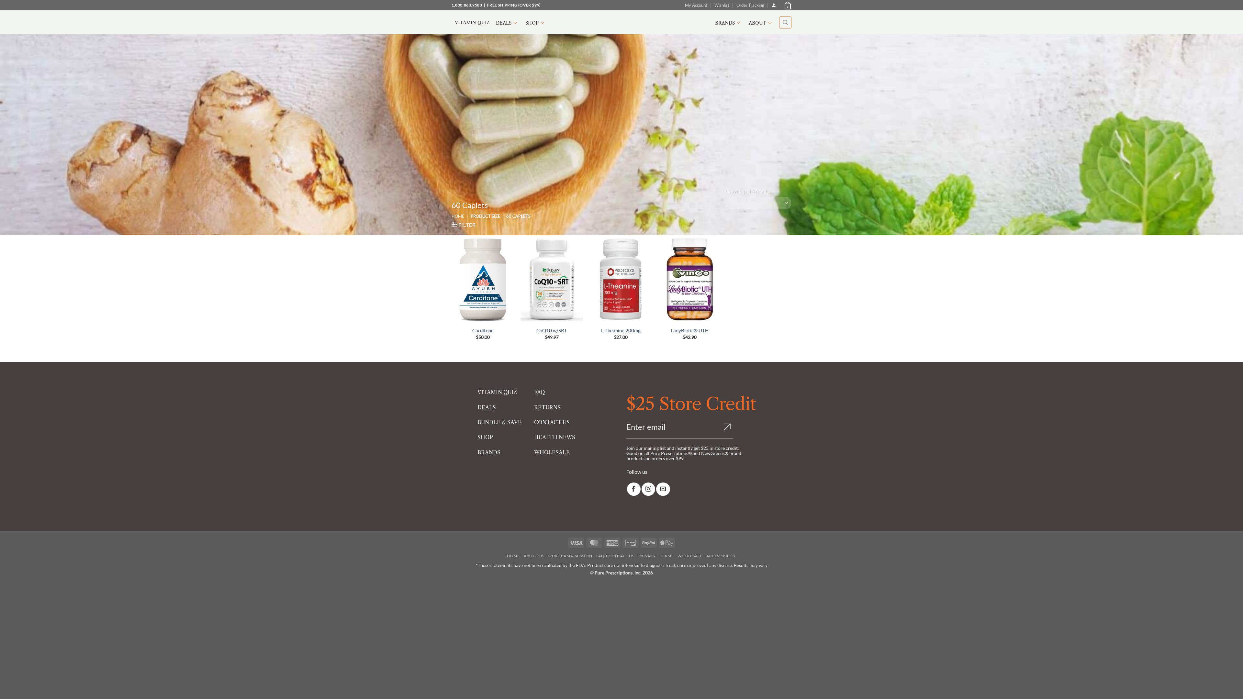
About (757, 23)
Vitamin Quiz (472, 23)
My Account (696, 5)
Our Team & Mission (570, 555)
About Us (534, 555)
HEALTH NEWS (554, 437)
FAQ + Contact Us (615, 555)
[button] (787, 5)
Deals (503, 23)
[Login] (774, 5)
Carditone (483, 330)
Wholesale (689, 555)
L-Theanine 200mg (621, 330)
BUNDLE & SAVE (499, 422)
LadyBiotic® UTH (690, 330)
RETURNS (547, 407)
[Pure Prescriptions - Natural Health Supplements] (621, 22)
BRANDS (488, 452)
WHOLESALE (552, 452)
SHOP (485, 437)
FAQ (539, 392)
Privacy (647, 555)
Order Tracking (750, 5)
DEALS (486, 407)
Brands (725, 23)
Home (458, 216)
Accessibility (721, 555)
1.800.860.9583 (467, 5)
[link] (634, 489)
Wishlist (721, 5)
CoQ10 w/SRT (551, 330)
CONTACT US (552, 422)
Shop (532, 23)
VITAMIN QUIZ (497, 392)
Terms (667, 555)
